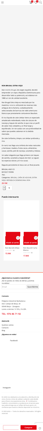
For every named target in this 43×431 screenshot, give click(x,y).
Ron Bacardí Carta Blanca (30, 249)
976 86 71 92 (14, 313)
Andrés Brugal (10, 90)
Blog (3, 330)
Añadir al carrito (11, 427)
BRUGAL (14, 177)
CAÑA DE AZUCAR (24, 177)
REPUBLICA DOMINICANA (16, 180)
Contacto (5, 328)
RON (28, 180)
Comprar (28, 427)
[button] (12, 243)
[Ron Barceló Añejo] (12, 216)
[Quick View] (12, 238)
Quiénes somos (8, 325)
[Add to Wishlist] (4, 188)
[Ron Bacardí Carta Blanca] (30, 216)
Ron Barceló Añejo (12, 248)
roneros (12, 105)
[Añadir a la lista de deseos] (40, 427)
